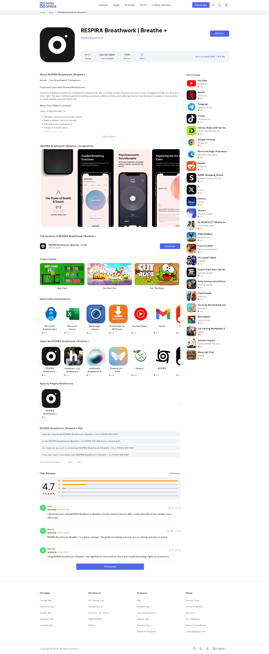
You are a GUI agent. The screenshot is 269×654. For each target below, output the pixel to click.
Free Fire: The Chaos (98, 612)
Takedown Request (146, 631)
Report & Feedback (195, 625)
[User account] (226, 5)
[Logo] (48, 5)
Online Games (161, 5)
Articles (130, 5)
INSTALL (219, 33)
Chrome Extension (146, 612)
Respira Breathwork (92, 37)
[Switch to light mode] (220, 5)
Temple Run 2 (95, 606)
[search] (213, 5)
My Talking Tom (96, 600)
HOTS (143, 5)
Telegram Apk (47, 619)
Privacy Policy (193, 600)
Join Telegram (193, 619)
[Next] (174, 188)
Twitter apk (45, 612)
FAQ (139, 600)
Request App (143, 625)
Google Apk (46, 600)
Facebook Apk (47, 606)
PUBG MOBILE (95, 619)
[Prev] (46, 188)
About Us (190, 612)
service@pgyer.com (196, 631)
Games (103, 5)
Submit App (201, 5)
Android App (143, 606)
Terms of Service (194, 606)
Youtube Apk (46, 625)
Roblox (91, 625)
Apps (116, 5)
